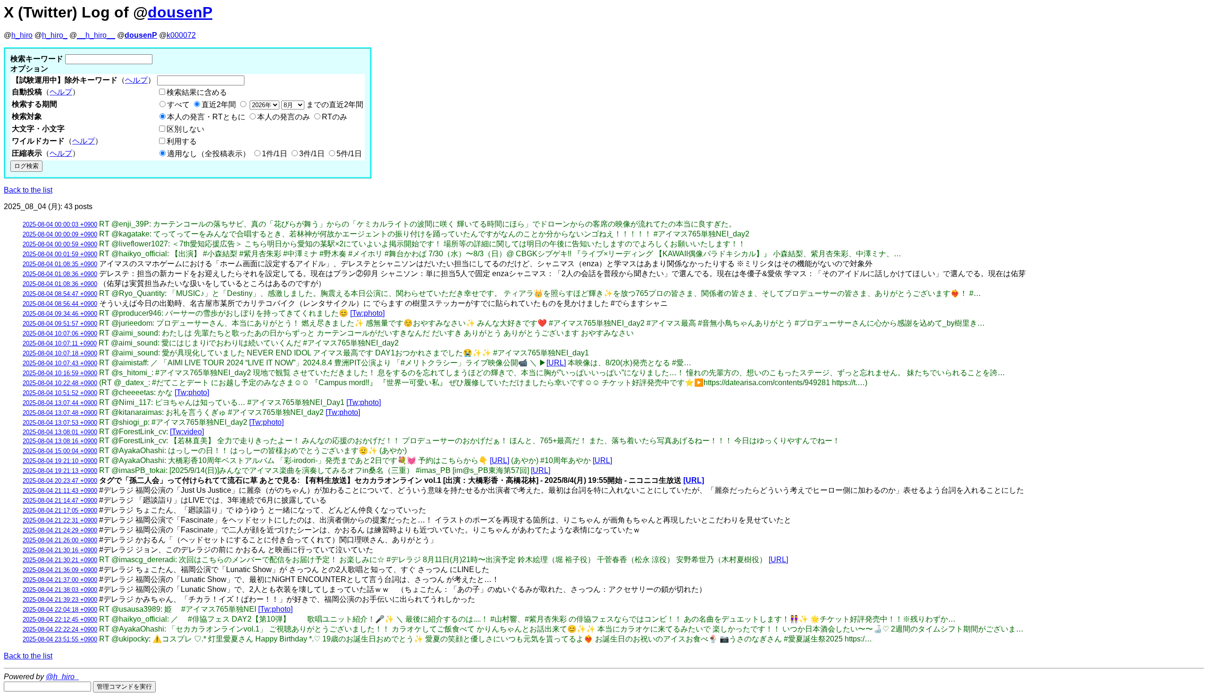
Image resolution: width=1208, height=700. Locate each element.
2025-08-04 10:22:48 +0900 (60, 383)
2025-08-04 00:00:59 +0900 (60, 244)
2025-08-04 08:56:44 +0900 (60, 303)
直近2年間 (218, 105)
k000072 (181, 35)
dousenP (180, 12)
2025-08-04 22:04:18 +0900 (60, 609)
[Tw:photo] (367, 313)
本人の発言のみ (283, 117)
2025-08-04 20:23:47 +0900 (60, 480)
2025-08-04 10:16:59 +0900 (60, 373)
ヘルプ (136, 80)
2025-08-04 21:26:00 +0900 (60, 540)
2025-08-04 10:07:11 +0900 (60, 343)
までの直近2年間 (333, 105)
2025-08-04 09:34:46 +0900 (60, 313)
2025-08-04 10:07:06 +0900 (60, 333)
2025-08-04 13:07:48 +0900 (60, 412)
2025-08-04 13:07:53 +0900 (60, 422)
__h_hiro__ (96, 35)
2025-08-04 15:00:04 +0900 (60, 451)
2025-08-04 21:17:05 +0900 (60, 510)
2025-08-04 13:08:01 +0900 (60, 432)
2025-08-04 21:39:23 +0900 (60, 599)
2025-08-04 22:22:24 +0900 (60, 629)
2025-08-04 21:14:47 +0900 (60, 500)
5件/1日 (349, 154)
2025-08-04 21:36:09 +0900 (60, 569)
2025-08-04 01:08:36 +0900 (60, 274)
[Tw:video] (187, 432)
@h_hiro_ (62, 677)
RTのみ (334, 117)
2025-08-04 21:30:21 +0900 (60, 560)
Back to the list (28, 190)
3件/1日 (312, 154)
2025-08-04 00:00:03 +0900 (60, 224)
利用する (182, 141)
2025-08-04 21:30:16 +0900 (60, 550)
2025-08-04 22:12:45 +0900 (60, 619)
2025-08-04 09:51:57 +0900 (60, 323)
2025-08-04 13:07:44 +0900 (60, 402)
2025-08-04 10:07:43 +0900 (60, 363)
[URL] (556, 363)
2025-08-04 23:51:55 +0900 (60, 639)
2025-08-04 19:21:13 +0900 (60, 470)
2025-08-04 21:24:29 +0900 (60, 530)
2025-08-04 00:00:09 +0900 (60, 234)
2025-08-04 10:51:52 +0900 (60, 392)
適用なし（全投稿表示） (208, 154)
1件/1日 (274, 154)
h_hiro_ (54, 35)
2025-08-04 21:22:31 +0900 (60, 520)
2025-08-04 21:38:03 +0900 (60, 589)
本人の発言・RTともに (206, 117)
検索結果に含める (197, 92)
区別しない (185, 129)
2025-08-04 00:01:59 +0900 (60, 254)
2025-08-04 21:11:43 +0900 (60, 490)
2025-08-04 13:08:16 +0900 (60, 441)
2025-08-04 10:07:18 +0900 (60, 353)
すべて (178, 105)
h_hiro (22, 35)
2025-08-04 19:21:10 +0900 (60, 460)
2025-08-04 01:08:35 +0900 (60, 264)
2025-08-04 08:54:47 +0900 (60, 293)
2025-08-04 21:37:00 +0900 (60, 579)
